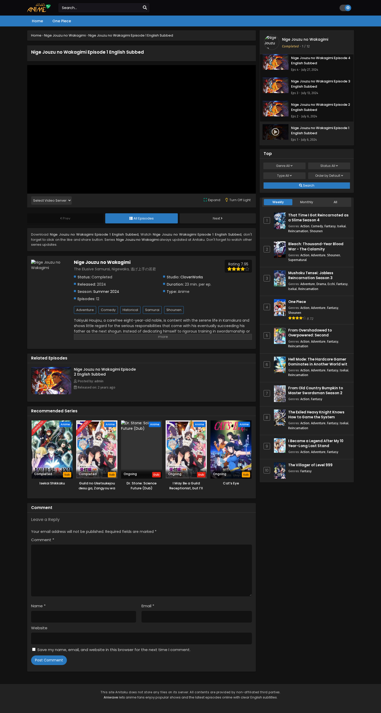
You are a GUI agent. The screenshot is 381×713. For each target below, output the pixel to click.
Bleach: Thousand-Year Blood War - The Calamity (315, 246)
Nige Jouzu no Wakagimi (305, 39)
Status (327, 166)
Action (304, 226)
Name (38, 606)
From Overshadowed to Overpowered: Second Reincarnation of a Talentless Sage (315, 338)
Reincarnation (298, 231)
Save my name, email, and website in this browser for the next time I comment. (113, 649)
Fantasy (330, 226)
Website (39, 628)
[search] (145, 7)
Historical (130, 309)
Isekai (341, 226)
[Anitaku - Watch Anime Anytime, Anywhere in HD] (39, 10)
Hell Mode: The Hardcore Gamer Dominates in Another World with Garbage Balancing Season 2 (319, 364)
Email (148, 606)
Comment (42, 539)
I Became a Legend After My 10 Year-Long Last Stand (315, 443)
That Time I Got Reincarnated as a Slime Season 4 (318, 218)
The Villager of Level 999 (310, 465)
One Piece (297, 301)
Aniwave (111, 697)
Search (308, 185)
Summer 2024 (106, 291)
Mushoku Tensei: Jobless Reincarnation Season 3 (310, 275)
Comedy (108, 309)
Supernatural (297, 260)
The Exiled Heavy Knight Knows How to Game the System (316, 415)
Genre (283, 166)
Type (283, 175)
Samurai (152, 309)
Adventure (85, 309)
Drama (321, 284)
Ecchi (331, 284)
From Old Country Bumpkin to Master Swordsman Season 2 (315, 391)
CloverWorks (191, 277)
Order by (327, 175)
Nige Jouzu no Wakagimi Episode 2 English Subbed (105, 372)
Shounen (173, 309)
